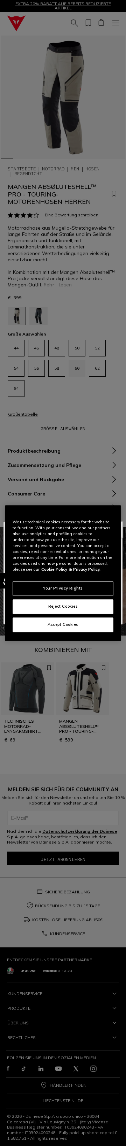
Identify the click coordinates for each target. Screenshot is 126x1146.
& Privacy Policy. (84, 569)
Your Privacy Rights (63, 588)
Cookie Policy (54, 569)
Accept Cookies (63, 624)
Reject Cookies (63, 606)
